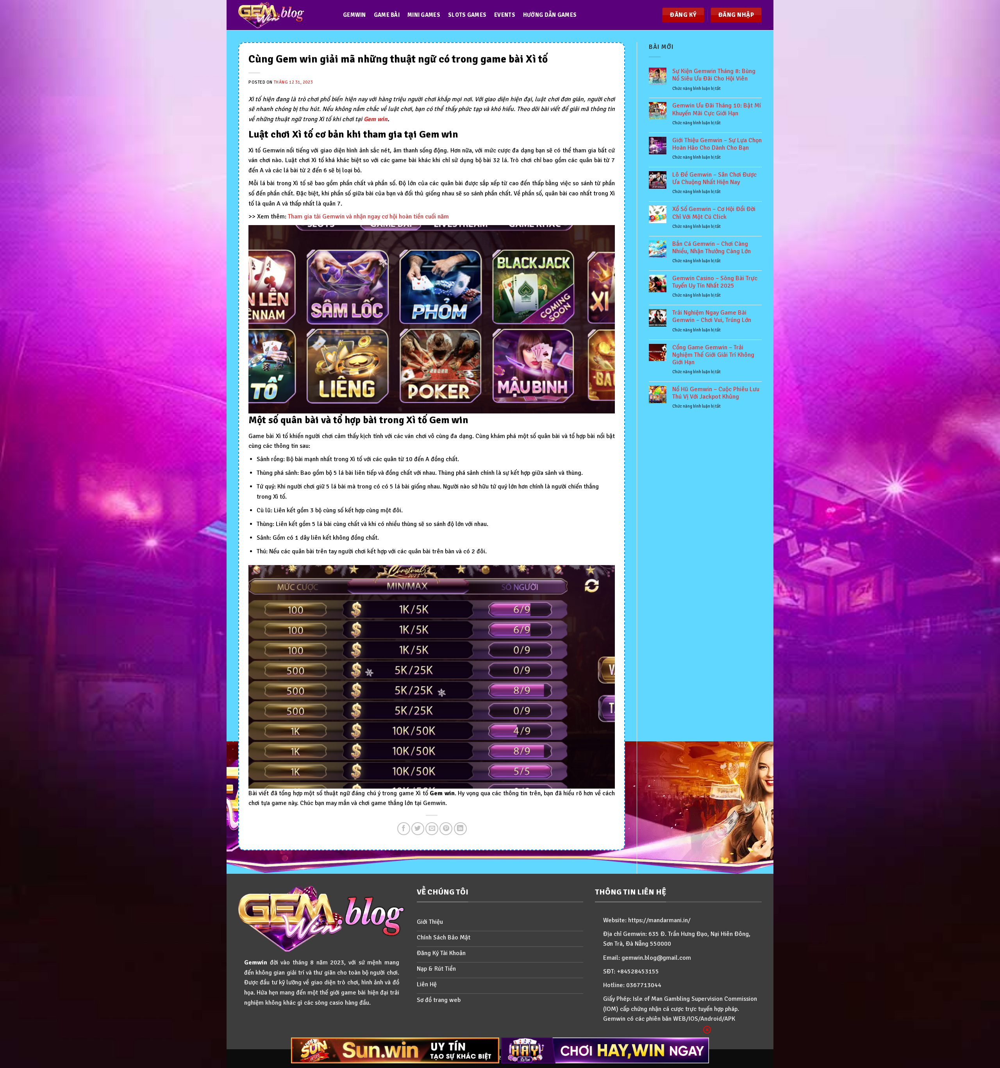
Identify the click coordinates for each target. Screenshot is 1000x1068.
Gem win (376, 119)
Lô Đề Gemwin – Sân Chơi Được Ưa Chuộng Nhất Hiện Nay (714, 178)
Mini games (423, 14)
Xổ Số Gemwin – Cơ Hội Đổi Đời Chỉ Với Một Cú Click (713, 213)
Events (504, 14)
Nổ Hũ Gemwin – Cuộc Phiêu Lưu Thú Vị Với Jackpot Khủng (715, 393)
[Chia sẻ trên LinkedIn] (460, 828)
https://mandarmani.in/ (659, 920)
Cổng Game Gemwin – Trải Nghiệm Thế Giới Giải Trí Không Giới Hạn (713, 355)
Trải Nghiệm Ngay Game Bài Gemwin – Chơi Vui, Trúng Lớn (711, 316)
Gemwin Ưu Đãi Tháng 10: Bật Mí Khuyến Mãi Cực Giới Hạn (716, 109)
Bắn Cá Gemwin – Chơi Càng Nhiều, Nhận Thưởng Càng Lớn (711, 247)
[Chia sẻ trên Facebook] (403, 828)
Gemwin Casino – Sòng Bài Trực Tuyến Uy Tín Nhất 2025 (714, 282)
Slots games (467, 14)
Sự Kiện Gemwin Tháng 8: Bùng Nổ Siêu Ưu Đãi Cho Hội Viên (713, 75)
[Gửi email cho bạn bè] (431, 828)
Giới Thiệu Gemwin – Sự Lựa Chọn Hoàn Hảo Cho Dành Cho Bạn (717, 144)
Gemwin (354, 14)
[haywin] (605, 1050)
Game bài (387, 14)
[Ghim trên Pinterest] (445, 828)
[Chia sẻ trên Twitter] (417, 828)
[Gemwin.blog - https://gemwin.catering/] (282, 15)
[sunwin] (395, 1050)
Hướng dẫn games (550, 14)
